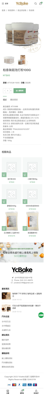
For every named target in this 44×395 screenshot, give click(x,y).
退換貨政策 (6, 344)
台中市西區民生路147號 (23, 278)
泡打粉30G (12, 179)
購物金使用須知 (8, 367)
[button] (5, 33)
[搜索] (35, 3)
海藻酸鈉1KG (32, 233)
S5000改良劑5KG (32, 206)
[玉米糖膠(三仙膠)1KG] (11, 221)
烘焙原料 (11, 10)
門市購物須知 (7, 362)
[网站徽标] (22, 3)
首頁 (3, 10)
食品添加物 (21, 10)
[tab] (5, 99)
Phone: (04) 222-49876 (23, 280)
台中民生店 (6, 321)
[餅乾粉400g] (11, 194)
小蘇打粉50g (32, 179)
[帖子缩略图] (6, 296)
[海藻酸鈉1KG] (32, 221)
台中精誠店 (6, 326)
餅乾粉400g (11, 206)
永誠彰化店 (6, 330)
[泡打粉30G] (11, 167)
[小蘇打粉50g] (32, 167)
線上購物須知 (7, 358)
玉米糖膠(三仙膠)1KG (11, 233)
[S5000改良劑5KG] (32, 194)
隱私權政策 (6, 348)
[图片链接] (22, 270)
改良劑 (31, 10)
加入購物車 (19, 91)
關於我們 (5, 340)
